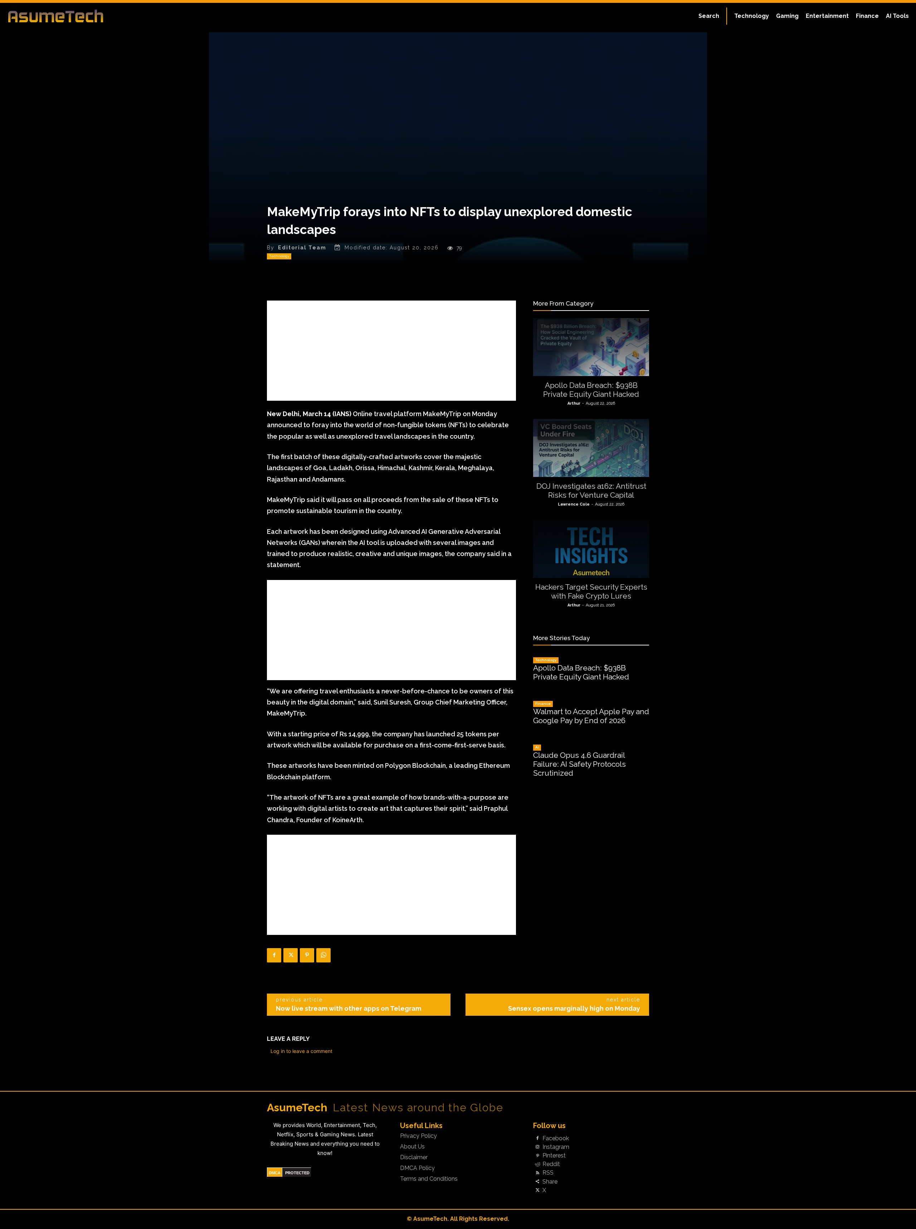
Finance (543, 704)
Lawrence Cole (574, 504)
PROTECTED (297, 1173)
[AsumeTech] (111, 16)
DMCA (275, 1173)
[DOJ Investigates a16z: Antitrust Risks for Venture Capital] (591, 448)
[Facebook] (274, 955)
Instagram (555, 1147)
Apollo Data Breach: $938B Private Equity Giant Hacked (591, 390)
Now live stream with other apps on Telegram (348, 1008)
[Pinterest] (307, 955)
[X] (290, 955)
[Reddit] (537, 1164)
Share (549, 1182)
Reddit (551, 1164)
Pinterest (554, 1156)
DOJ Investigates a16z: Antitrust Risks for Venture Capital (591, 490)
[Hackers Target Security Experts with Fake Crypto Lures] (591, 549)
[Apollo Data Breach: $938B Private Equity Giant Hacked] (591, 347)
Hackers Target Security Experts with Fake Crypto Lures (591, 591)
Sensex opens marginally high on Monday (574, 1008)
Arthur (573, 403)
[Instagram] (537, 1147)
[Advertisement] (391, 351)
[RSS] (537, 1173)
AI (537, 747)
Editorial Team (302, 247)
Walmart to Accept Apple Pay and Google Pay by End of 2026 (591, 716)
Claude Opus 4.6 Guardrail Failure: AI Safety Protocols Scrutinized (579, 764)
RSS (548, 1173)
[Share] (537, 1181)
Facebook (555, 1138)
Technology (279, 256)
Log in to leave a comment (301, 1051)
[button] (708, 16)
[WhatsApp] (323, 955)
